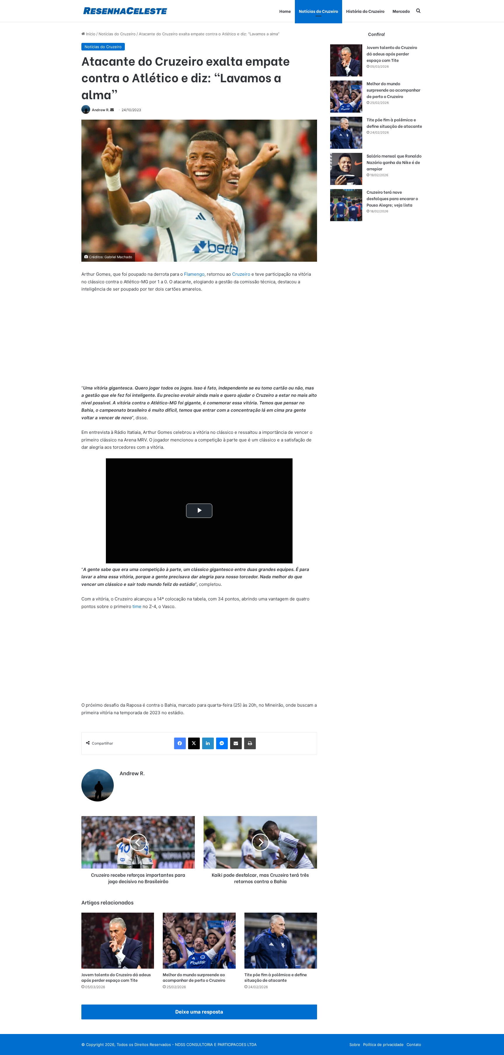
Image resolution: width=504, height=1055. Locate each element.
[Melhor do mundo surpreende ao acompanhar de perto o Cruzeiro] (199, 941)
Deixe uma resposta (199, 1012)
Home (285, 11)
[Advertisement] (199, 341)
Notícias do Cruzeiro (318, 11)
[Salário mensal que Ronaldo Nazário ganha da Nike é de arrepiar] (346, 169)
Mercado (401, 11)
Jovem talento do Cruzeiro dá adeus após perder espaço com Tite (116, 977)
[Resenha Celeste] (125, 11)
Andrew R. (100, 110)
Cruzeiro (241, 274)
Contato (414, 1044)
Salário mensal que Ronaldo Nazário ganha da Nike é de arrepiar (394, 162)
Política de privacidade (383, 1044)
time (136, 606)
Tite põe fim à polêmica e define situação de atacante (275, 977)
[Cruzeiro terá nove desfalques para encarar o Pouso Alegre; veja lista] (346, 205)
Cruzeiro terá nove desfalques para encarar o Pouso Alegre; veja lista (392, 198)
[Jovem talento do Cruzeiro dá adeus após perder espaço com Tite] (117, 941)
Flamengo (194, 274)
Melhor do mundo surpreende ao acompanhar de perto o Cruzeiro (194, 977)
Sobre (354, 1044)
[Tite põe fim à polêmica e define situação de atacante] (280, 941)
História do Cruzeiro (365, 11)
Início (90, 34)
